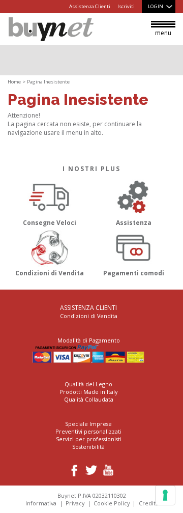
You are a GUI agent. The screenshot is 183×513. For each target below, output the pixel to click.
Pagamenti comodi (133, 273)
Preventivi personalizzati (88, 431)
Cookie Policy (112, 503)
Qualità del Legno (88, 384)
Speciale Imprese (88, 424)
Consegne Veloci (49, 222)
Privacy (75, 503)
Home (14, 81)
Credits (148, 503)
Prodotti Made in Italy (88, 391)
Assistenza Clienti (89, 6)
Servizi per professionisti (88, 439)
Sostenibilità (88, 446)
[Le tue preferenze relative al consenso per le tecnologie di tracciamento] (165, 495)
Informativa (40, 503)
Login (155, 6)
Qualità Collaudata (88, 399)
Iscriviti (126, 6)
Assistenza (133, 222)
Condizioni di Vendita (49, 273)
